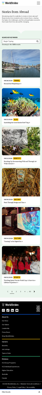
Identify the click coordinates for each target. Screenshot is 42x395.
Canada (4, 378)
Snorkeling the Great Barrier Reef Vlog (16, 122)
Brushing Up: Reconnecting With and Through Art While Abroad (20, 162)
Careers (5, 342)
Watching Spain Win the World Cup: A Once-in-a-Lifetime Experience (20, 281)
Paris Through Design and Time (14, 202)
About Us (5, 317)
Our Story (5, 321)
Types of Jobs (6, 353)
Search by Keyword (10, 37)
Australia (5, 374)
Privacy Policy (11, 387)
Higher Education (7, 370)
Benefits (5, 345)
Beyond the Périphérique (12, 84)
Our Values (5, 324)
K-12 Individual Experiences (10, 366)
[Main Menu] (38, 3)
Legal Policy (21, 387)
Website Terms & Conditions (30, 384)
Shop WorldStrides (8, 336)
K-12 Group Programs (9, 363)
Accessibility (31, 387)
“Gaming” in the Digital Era (12, 241)
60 (30, 292)
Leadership (5, 328)
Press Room (6, 332)
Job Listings (6, 349)
